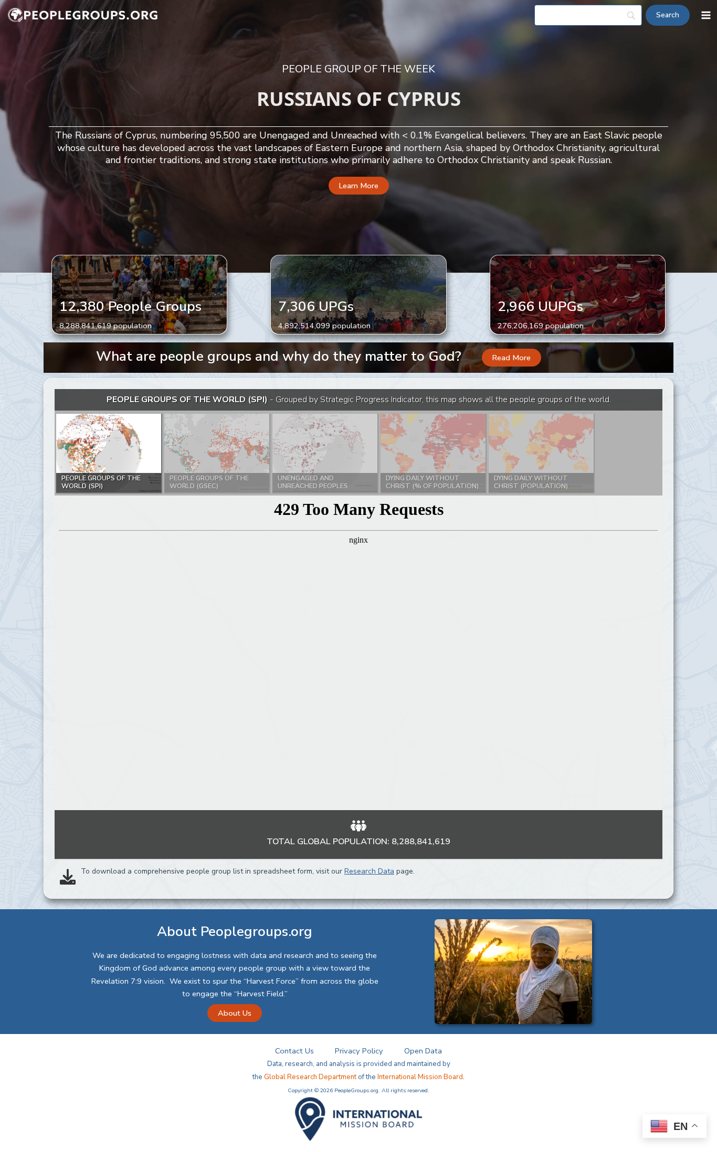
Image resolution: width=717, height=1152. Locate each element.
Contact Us (294, 1051)
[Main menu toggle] (706, 15)
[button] (359, 186)
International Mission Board (420, 1077)
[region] (358, 599)
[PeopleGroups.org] (83, 15)
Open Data (423, 1051)
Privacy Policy (359, 1051)
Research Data (369, 871)
